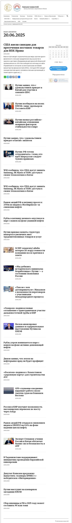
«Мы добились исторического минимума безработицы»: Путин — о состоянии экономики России (29, 271)
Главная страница (8, 24)
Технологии (15, 16)
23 (50, 56)
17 (53, 54)
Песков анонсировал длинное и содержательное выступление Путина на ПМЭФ (29, 328)
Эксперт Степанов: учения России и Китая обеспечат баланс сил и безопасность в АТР (30, 442)
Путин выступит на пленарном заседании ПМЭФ (20, 490)
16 (50, 54)
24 (53, 56)
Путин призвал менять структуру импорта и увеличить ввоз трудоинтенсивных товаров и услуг (23, 234)
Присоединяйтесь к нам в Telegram (59, 68)
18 (55, 54)
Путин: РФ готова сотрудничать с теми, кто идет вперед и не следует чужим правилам (28, 155)
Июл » (61, 62)
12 (58, 52)
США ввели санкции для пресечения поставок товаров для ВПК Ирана (24, 47)
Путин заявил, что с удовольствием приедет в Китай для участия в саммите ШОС (28, 89)
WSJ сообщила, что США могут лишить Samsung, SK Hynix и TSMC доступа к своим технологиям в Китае (24, 172)
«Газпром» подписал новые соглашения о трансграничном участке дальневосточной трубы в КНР (24, 310)
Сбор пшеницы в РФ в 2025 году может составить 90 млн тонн (24, 504)
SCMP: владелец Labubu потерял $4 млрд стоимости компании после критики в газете (30, 252)
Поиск (36, 18)
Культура (22, 16)
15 (67, 52)
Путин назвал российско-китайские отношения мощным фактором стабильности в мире (28, 123)
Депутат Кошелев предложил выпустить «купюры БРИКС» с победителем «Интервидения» (20, 475)
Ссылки (24, 21)
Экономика (7, 16)
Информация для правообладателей (22, 18)
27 (61, 56)
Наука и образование (50, 16)
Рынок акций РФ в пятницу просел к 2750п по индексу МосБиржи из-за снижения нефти (23, 204)
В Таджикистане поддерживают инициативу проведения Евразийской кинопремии (23, 459)
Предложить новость (10, 21)
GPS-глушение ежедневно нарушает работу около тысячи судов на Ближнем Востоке (29, 392)
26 (58, 56)
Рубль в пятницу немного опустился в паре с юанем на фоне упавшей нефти (24, 219)
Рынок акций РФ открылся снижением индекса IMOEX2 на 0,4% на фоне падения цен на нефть (24, 425)
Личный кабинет (44, 18)
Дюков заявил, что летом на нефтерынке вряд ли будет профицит (23, 359)
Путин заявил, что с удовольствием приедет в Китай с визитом (22, 139)
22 (67, 54)
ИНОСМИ (6, 18)
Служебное (55, 18)
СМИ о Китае (37, 16)
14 (64, 52)
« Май (56, 62)
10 (53, 52)
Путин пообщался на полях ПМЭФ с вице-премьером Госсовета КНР (29, 106)
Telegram (60, 16)
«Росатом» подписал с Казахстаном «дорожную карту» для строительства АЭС (24, 374)
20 (61, 54)
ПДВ (19, 21)
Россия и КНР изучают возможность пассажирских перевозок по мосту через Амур (23, 409)
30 (50, 58)
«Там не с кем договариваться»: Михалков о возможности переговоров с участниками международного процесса (30, 292)
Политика (29, 16)
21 (64, 54)
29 (67, 56)
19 (58, 54)
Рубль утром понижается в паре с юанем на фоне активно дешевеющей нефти (23, 345)
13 (61, 52)
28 (64, 56)
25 (55, 56)
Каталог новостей (30, 7)
